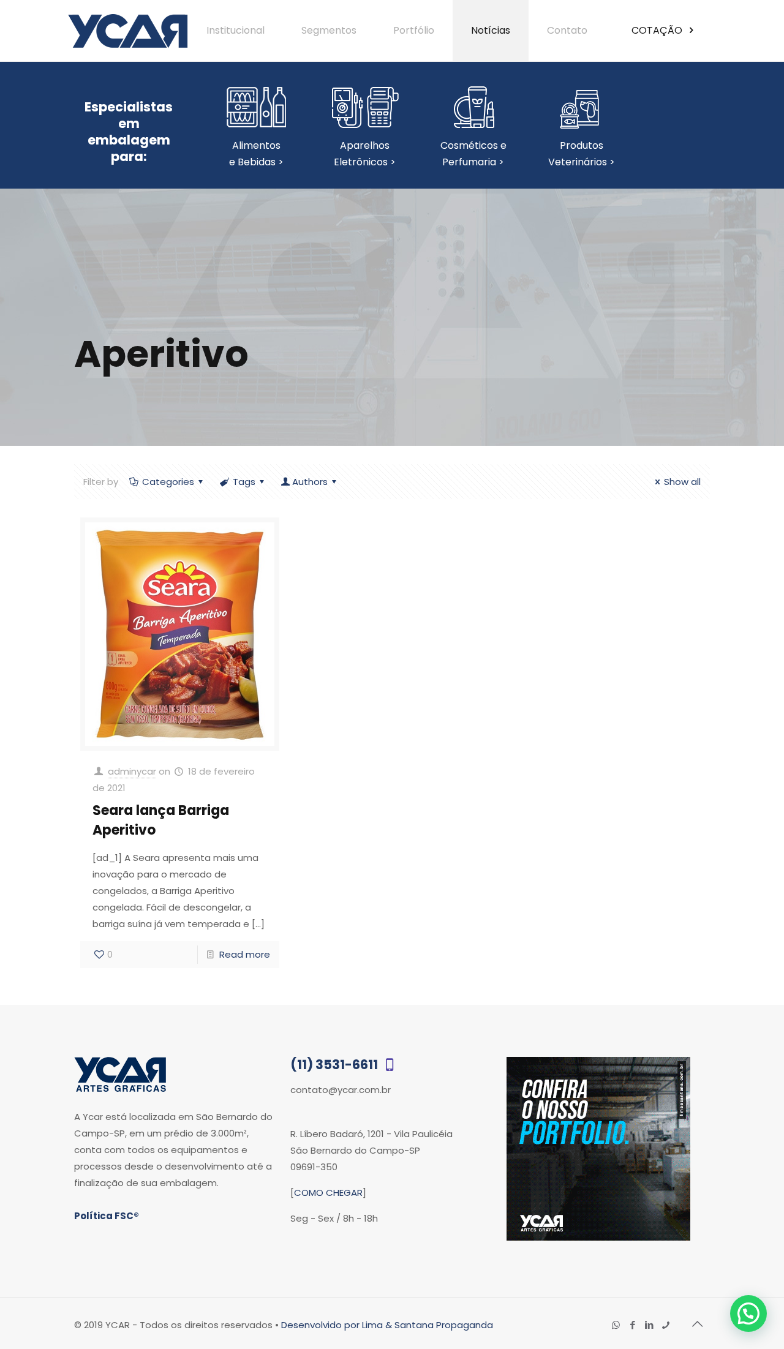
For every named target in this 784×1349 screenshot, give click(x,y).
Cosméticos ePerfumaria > (473, 153)
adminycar (132, 771)
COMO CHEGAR (328, 1192)
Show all (682, 481)
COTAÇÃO (658, 30)
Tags (244, 481)
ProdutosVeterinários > (581, 153)
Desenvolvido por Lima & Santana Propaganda (387, 1324)
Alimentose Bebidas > (256, 153)
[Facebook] (632, 1324)
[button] (748, 1313)
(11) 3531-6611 (335, 1064)
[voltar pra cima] (697, 1324)
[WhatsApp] (615, 1324)
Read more (244, 954)
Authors (310, 481)
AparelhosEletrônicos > (365, 153)
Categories (168, 481)
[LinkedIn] (649, 1324)
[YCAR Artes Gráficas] (127, 30)
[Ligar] (665, 1324)
